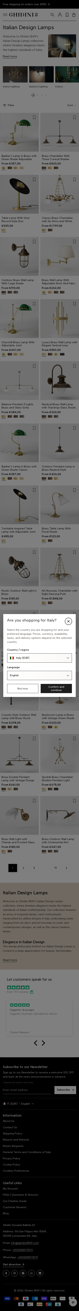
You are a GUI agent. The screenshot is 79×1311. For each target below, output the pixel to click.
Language (13, 667)
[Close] (68, 621)
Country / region (18, 649)
